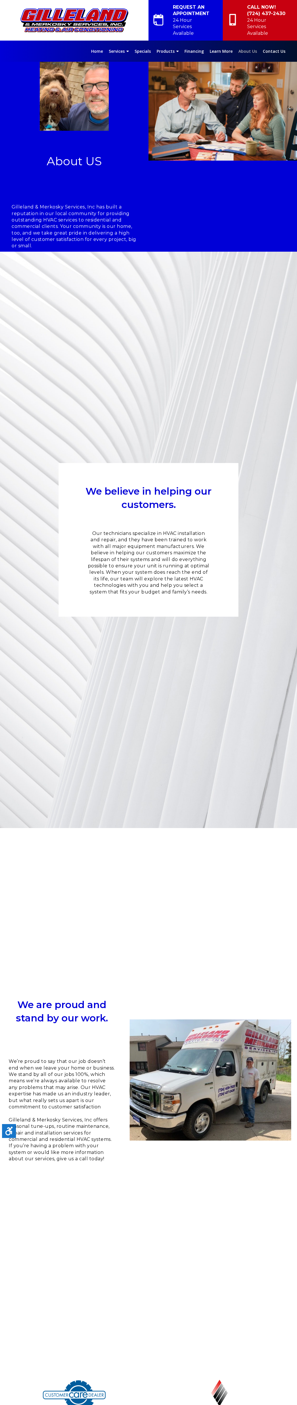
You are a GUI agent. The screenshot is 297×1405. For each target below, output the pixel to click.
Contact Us (274, 51)
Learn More (221, 51)
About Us (247, 51)
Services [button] (117, 51)
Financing (194, 51)
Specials (143, 51)
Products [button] (166, 51)
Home (97, 51)
